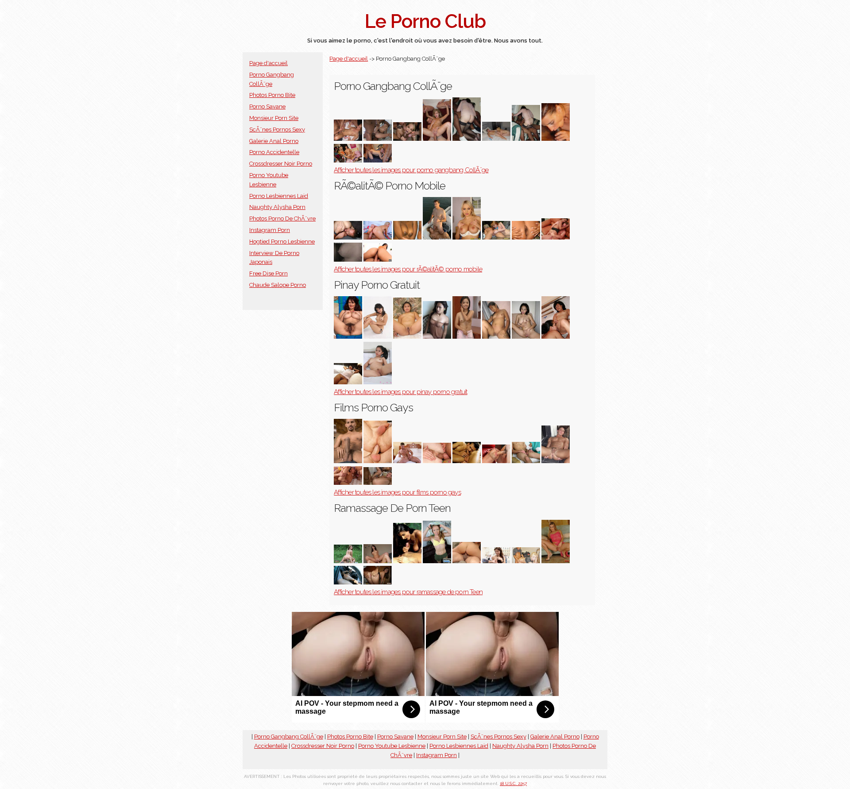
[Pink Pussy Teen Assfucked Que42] (555, 561)
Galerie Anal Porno (273, 141)
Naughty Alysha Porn (277, 207)
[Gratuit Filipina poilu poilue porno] (348, 336)
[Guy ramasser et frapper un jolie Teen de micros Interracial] (437, 561)
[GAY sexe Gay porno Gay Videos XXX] (466, 461)
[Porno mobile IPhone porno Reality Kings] (377, 259)
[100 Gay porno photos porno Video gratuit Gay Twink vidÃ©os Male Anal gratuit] (348, 483)
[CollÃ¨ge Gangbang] (555, 138)
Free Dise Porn (268, 273)
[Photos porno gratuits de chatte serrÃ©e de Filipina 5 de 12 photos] (348, 382)
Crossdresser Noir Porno (280, 163)
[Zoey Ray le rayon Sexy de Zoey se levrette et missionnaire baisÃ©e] (377, 561)
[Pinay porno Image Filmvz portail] (407, 336)
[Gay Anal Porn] (437, 461)
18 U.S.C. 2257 (513, 783)
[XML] (466, 237)
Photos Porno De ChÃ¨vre (282, 218)
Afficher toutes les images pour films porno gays (397, 492)
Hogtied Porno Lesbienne (282, 241)
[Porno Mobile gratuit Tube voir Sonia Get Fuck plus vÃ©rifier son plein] (526, 237)
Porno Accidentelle (274, 152)
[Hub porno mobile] (348, 259)
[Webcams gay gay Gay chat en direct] (377, 461)
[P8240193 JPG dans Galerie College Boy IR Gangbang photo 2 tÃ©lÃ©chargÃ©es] (466, 138)
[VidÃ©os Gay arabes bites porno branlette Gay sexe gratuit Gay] (496, 461)
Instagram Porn (269, 230)
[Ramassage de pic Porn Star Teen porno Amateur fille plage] (407, 561)
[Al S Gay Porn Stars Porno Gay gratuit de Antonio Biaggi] (348, 461)
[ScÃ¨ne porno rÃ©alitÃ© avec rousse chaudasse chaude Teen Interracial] (348, 561)
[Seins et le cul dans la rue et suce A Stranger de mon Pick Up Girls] (496, 561)
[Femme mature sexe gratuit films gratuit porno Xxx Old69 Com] (466, 336)
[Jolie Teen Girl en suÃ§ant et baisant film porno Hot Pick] (526, 561)
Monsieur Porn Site (273, 118)
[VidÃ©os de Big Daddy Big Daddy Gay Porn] (377, 483)
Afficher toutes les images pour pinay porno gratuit (400, 392)
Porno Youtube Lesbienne (391, 746)
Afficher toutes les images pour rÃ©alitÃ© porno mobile (408, 269)
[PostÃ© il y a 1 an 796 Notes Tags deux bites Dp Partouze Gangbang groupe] (348, 138)
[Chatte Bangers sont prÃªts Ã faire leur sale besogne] (407, 138)
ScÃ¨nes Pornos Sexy (277, 129)
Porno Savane (267, 106)
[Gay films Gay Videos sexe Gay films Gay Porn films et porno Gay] (555, 461)
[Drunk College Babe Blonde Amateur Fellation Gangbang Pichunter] (496, 138)
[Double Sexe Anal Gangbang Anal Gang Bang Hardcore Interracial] (377, 138)
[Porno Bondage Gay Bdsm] (407, 461)
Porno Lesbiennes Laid (278, 196)
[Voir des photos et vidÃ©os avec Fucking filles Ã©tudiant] (377, 160)
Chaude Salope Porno (277, 285)
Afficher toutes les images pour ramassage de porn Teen (408, 592)
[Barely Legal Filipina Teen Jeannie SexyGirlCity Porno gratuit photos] (377, 336)
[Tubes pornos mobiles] (496, 237)
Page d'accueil (268, 63)
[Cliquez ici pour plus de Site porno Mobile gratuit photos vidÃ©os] (555, 237)
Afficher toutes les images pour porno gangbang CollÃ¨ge (411, 170)
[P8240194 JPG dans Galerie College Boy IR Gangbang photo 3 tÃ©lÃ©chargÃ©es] (526, 138)
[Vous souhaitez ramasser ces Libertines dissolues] (466, 561)
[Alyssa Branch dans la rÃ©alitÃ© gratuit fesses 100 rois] (377, 237)
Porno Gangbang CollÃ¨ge (288, 736)
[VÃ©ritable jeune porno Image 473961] (377, 582)
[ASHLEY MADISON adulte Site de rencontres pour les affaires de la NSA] (348, 237)
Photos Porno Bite (272, 95)
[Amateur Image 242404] (526, 336)
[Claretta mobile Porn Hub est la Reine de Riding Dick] (407, 237)
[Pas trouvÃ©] (437, 138)
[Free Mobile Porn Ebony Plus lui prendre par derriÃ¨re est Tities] (437, 237)
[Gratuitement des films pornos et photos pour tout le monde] (437, 336)
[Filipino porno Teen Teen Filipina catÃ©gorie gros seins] (377, 382)
